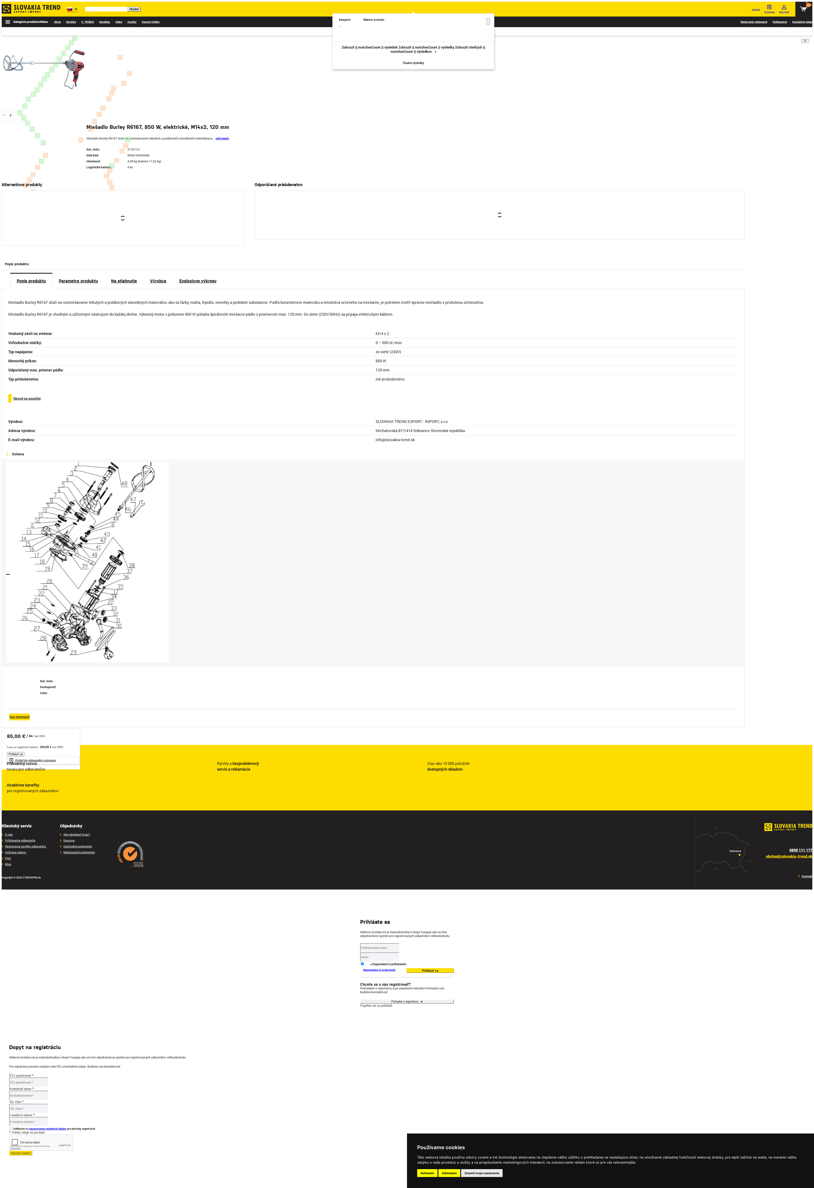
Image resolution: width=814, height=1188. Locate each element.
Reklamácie (780, 22)
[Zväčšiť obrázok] (84, 102)
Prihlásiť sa (117, 234)
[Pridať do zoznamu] (235, 234)
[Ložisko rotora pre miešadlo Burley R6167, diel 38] (127, 139)
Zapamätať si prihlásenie (389, 964)
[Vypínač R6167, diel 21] (41, 161)
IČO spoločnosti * (21, 1075)
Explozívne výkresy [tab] (198, 280)
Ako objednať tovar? (76, 834)
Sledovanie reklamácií (753, 22)
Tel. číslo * (16, 1102)
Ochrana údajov (15, 852)
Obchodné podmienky (77, 846)
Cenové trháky (151, 22)
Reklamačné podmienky (79, 852)
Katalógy (104, 22)
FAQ (8, 858)
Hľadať (134, 9)
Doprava (69, 840)
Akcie (57, 22)
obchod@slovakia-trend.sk (789, 856)
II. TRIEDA (87, 22)
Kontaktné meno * (21, 1088)
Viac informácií (19, 717)
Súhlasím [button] (427, 1173)
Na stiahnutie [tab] (124, 280)
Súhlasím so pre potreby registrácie (54, 1129)
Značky (132, 22)
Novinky (71, 22)
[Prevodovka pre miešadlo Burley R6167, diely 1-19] (74, 38)
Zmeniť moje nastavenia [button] (481, 1173)
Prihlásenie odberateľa (20, 840)
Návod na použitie (27, 398)
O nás (9, 834)
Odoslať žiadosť (21, 1153)
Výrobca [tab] (158, 280)
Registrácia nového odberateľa (25, 846)
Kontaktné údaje (802, 22)
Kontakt (807, 876)
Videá (118, 22)
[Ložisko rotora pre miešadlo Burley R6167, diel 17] (111, 166)
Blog (8, 864)
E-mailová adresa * (22, 1115)
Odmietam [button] (449, 1173)
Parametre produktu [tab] (78, 280)
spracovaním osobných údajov (47, 1129)
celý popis (222, 138)
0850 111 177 (800, 850)
